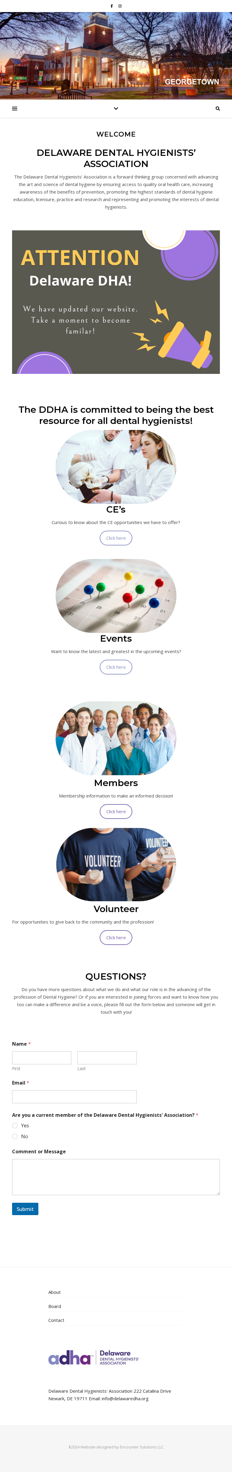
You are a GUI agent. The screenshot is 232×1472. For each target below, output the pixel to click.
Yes (25, 1126)
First (16, 1068)
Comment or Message (39, 1152)
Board (54, 1306)
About (54, 1292)
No (24, 1136)
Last (81, 1068)
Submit (25, 1208)
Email (20, 1083)
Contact (56, 1320)
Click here (116, 538)
